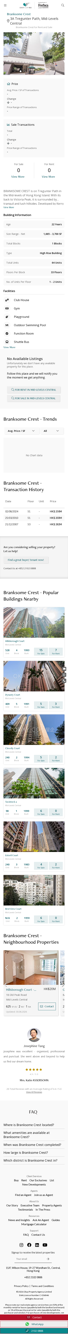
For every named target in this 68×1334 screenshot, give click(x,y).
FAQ (26, 1234)
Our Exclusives (38, 1180)
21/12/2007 (11, 524)
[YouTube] (45, 1245)
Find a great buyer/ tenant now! (26, 560)
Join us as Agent (43, 1194)
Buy (16, 1180)
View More (17, 176)
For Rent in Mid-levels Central (35, 390)
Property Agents (52, 1205)
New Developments (34, 1184)
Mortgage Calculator (34, 1224)
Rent (24, 1180)
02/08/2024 (11, 511)
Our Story (12, 1205)
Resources (34, 1216)
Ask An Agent (41, 1220)
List (52, 1180)
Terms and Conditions (42, 1286)
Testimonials (25, 1209)
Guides (56, 1220)
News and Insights (19, 1220)
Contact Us (38, 1234)
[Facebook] (29, 1245)
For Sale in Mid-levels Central (35, 398)
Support (34, 1230)
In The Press (43, 1209)
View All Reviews (34, 1092)
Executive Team (30, 1205)
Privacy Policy (21, 1286)
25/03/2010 (11, 517)
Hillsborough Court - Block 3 (21, 989)
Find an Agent (23, 1194)
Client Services (34, 1176)
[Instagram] (21, 1245)
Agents (34, 1190)
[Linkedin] (37, 1245)
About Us (34, 1201)
